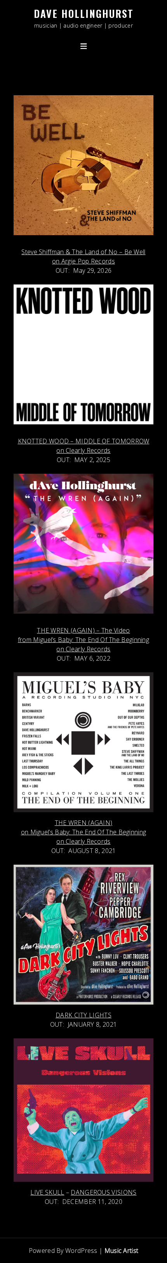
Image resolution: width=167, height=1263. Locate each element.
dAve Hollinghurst (84, 13)
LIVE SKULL (47, 1192)
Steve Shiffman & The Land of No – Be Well (83, 252)
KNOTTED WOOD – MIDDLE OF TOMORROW (84, 441)
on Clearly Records (83, 450)
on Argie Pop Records (83, 261)
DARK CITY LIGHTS (83, 1015)
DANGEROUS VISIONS (103, 1192)
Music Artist (121, 1250)
